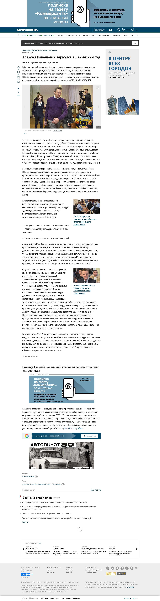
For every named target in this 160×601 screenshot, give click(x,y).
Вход (128, 30)
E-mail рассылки (91, 572)
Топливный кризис (89, 35)
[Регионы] (118, 29)
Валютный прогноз (104, 35)
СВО (132, 35)
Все (40, 543)
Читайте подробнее (74, 428)
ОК (135, 43)
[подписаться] (37, 476)
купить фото (57, 131)
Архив (49, 570)
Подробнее (130, 587)
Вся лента (96, 489)
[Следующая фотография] (98, 106)
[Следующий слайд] (136, 549)
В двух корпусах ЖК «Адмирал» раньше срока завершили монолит (93, 552)
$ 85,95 (24, 35)
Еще (24, 522)
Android (69, 572)
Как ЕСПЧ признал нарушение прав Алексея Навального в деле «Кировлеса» (85, 220)
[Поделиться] (18, 88)
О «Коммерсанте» (53, 567)
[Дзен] (117, 568)
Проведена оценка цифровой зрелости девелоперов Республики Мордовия (38, 552)
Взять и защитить (41, 497)
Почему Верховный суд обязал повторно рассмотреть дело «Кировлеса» (84, 289)
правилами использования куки (69, 43)
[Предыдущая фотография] (24, 106)
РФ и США (60, 35)
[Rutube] (127, 568)
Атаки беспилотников (73, 35)
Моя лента (33, 598)
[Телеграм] (107, 568)
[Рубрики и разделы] (137, 29)
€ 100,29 (31, 35)
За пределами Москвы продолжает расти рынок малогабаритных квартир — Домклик (65, 553)
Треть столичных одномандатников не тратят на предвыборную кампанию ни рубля (57, 518)
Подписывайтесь (90, 436)
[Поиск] (132, 29)
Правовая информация (93, 570)
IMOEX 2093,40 (47, 35)
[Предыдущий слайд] (23, 549)
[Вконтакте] (112, 568)
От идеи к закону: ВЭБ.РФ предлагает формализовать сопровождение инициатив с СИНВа (120, 553)
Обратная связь (91, 567)
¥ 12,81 (38, 35)
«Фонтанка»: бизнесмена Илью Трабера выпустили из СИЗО (47, 513)
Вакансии (69, 570)
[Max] (131, 568)
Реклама (69, 567)
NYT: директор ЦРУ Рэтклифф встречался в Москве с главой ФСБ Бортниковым (54, 502)
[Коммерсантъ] (27, 29)
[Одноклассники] (122, 568)
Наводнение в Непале (120, 35)
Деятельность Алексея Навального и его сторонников (39, 50)
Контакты (50, 572)
